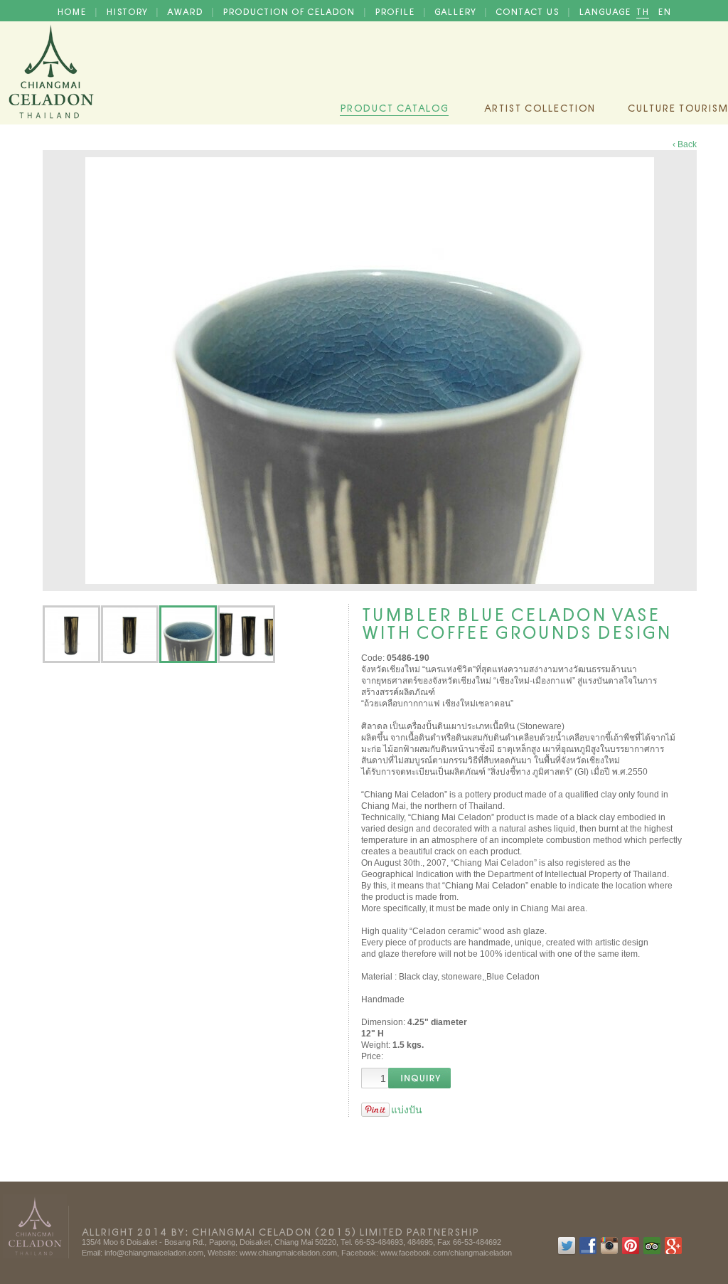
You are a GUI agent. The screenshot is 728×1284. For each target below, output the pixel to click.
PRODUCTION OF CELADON (290, 11)
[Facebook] (588, 1252)
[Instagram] (609, 1252)
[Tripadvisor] (652, 1252)
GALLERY (456, 11)
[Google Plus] (673, 1252)
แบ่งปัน (406, 1109)
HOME (73, 11)
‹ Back (685, 144)
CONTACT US (529, 11)
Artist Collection (539, 107)
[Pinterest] (630, 1252)
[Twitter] (566, 1252)
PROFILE (396, 11)
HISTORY (128, 11)
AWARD (186, 11)
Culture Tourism (677, 107)
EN (664, 11)
